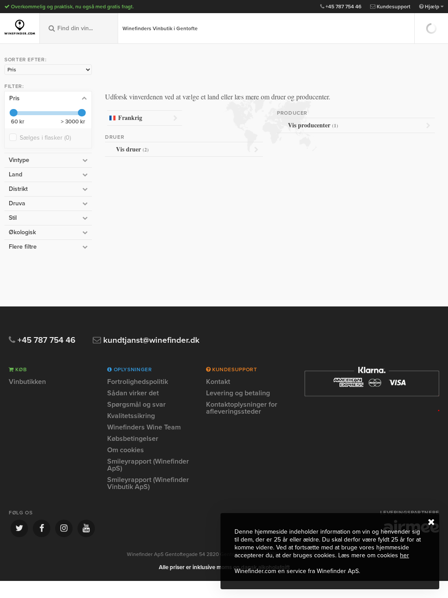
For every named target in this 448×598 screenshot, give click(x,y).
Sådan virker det (133, 393)
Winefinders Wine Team (144, 427)
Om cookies (125, 450)
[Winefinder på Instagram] (64, 528)
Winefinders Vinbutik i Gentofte (160, 28)
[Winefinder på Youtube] (86, 528)
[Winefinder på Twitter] (19, 528)
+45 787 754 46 (342, 7)
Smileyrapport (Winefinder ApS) (148, 465)
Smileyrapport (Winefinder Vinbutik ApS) (148, 483)
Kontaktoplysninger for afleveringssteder (241, 408)
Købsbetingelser (132, 438)
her (404, 555)
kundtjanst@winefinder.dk (150, 340)
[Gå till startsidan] (19, 27)
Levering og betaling (238, 393)
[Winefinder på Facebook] (41, 528)
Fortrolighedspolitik (137, 382)
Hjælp (432, 7)
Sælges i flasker (45, 137)
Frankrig (130, 117)
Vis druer (132, 149)
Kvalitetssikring (131, 416)
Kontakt (218, 382)
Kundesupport (392, 7)
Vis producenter (313, 125)
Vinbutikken (27, 382)
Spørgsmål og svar (136, 404)
